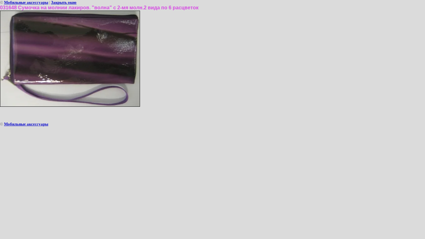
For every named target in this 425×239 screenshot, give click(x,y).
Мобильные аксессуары (26, 2)
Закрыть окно (64, 2)
